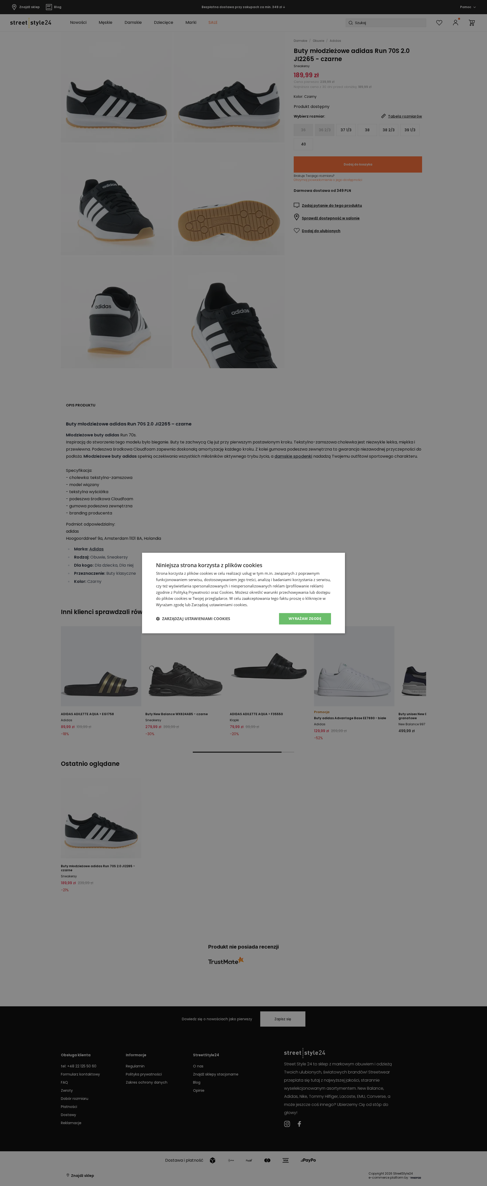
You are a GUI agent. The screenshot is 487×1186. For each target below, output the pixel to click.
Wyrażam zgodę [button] (305, 618)
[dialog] (243, 593)
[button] (193, 618)
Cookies (226, 592)
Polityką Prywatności (191, 592)
